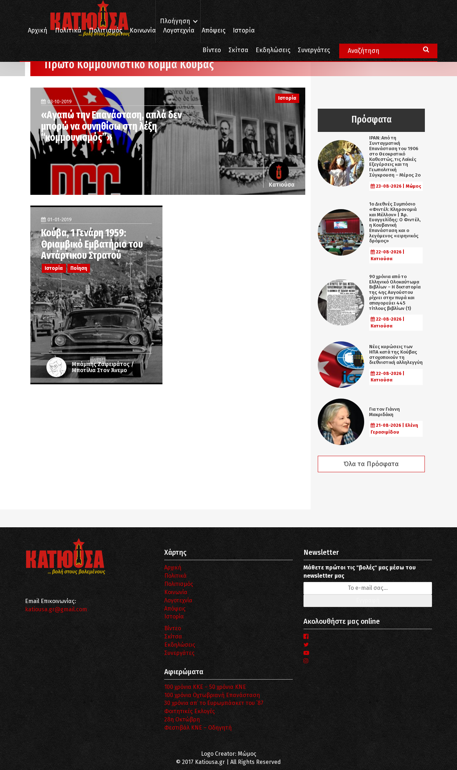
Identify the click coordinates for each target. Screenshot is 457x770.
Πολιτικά (68, 30)
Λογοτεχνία (178, 600)
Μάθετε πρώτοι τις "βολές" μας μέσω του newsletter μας (359, 571)
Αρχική (37, 30)
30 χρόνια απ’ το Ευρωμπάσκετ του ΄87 (213, 703)
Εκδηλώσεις (273, 50)
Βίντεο (211, 50)
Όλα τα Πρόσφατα (371, 464)
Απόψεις (213, 30)
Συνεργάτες (314, 50)
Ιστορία (244, 30)
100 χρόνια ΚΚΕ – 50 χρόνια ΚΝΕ (205, 686)
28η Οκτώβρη (182, 719)
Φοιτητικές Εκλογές (189, 711)
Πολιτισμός (105, 30)
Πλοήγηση (175, 21)
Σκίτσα (238, 50)
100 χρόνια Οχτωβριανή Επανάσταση (212, 695)
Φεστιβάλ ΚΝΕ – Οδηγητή (198, 727)
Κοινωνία (143, 30)
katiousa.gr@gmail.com (56, 609)
